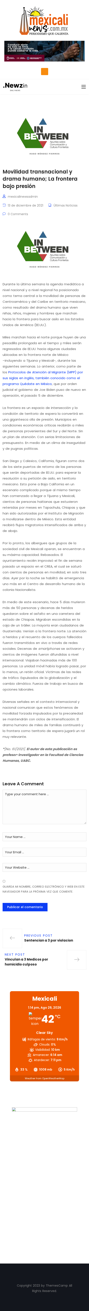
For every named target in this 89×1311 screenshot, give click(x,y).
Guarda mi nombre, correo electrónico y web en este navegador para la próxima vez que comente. (44, 889)
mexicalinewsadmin (23, 196)
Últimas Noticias (66, 205)
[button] (44, 71)
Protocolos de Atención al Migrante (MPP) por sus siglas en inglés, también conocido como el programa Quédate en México (43, 378)
